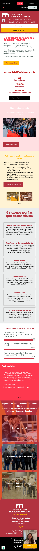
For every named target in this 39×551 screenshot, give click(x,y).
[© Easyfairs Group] (16, 539)
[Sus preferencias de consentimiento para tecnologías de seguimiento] (3, 547)
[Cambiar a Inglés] (3, 7)
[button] (6, 3)
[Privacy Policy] (17, 543)
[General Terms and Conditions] (22, 541)
